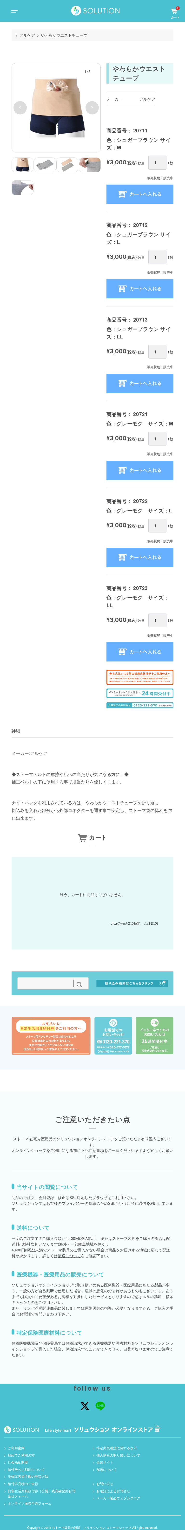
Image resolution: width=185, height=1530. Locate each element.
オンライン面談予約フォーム (30, 1503)
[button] (20, 108)
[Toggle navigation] (13, 11)
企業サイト (104, 1462)
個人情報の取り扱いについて (118, 1455)
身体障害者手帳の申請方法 (28, 1476)
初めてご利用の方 (21, 1455)
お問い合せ (104, 1483)
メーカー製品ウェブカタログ (118, 1497)
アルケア (27, 35)
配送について (69, 1255)
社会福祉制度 (18, 1462)
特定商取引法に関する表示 (116, 1447)
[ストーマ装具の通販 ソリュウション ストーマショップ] (95, 11)
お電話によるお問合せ (113, 1490)
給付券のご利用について (26, 1469)
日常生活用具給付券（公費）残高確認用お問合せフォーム (41, 1493)
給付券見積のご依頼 (23, 1483)
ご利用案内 (16, 1447)
